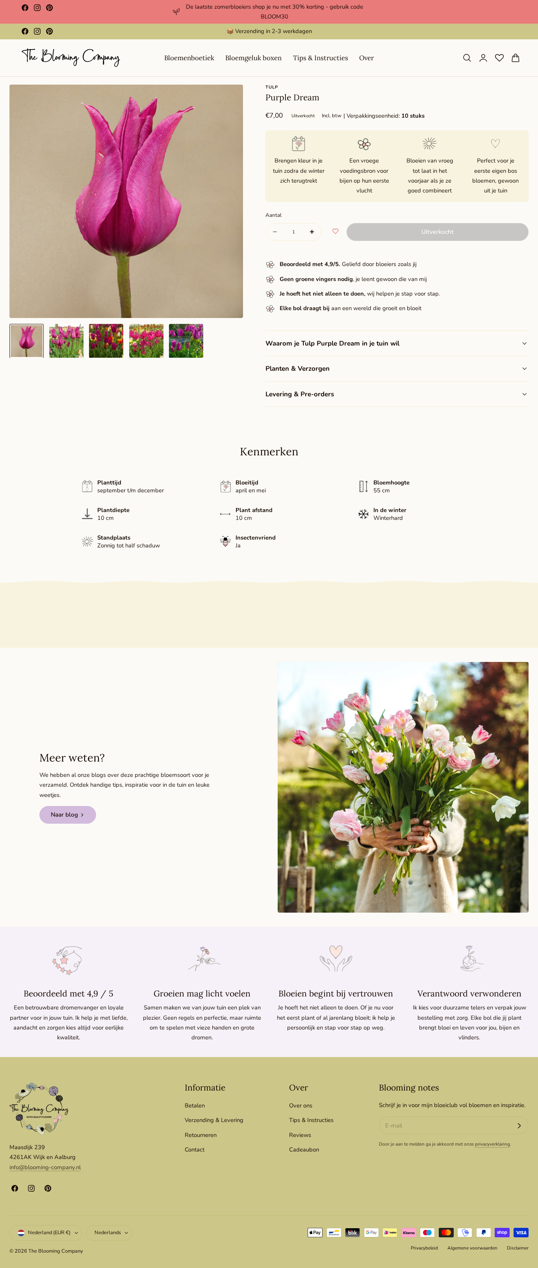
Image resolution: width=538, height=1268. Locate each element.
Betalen (195, 1105)
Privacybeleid (424, 1248)
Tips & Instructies (311, 1120)
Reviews (300, 1135)
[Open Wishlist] (499, 58)
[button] (467, 58)
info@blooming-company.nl (45, 1167)
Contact (194, 1149)
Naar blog (64, 815)
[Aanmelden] (519, 1125)
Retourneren (201, 1135)
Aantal (273, 215)
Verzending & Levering (214, 1120)
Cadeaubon (304, 1149)
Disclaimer (518, 1248)
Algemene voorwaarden (472, 1248)
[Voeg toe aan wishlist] (335, 232)
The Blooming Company (55, 1251)
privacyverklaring (492, 1144)
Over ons (300, 1105)
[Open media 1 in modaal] (229, 99)
